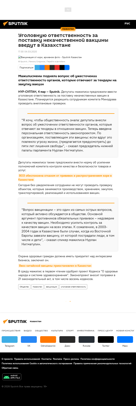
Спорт (70, 330)
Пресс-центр (105, 330)
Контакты (46, 358)
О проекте (7, 358)
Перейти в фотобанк (56, 61)
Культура (57, 330)
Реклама (57, 358)
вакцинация (51, 286)
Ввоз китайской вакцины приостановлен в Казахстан (55, 266)
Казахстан (37, 286)
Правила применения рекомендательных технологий (102, 363)
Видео (28, 330)
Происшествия (11, 330)
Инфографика (85, 330)
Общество (24, 286)
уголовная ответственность (73, 286)
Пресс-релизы (71, 358)
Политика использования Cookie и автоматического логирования (37, 363)
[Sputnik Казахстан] (16, 26)
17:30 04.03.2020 (27, 51)
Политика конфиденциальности (97, 358)
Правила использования (27, 358)
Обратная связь (10, 367)
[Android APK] (11, 377)
